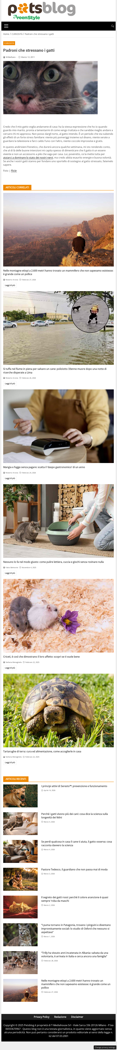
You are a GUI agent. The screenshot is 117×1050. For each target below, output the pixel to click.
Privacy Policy (41, 1017)
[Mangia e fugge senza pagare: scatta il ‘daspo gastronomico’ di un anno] (58, 426)
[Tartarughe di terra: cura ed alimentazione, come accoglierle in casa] (58, 710)
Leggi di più (10, 285)
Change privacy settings (105, 1047)
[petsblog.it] (41, 10)
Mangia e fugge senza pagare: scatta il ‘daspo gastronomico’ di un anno (44, 467)
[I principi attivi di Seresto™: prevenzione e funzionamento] (20, 795)
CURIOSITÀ (9, 43)
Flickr (14, 170)
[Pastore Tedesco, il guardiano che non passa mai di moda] (20, 879)
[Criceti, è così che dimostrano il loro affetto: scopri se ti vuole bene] (58, 616)
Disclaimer (77, 1017)
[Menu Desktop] (6, 26)
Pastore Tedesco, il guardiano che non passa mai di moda (74, 869)
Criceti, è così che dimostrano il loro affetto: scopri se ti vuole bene (41, 656)
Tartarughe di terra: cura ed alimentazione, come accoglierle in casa (42, 751)
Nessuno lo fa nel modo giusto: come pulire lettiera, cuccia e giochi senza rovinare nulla (53, 562)
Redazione (60, 1017)
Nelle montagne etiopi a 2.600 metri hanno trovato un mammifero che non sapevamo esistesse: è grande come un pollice (75, 984)
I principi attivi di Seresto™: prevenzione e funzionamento (74, 786)
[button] (112, 26)
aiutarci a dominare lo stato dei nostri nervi (28, 157)
